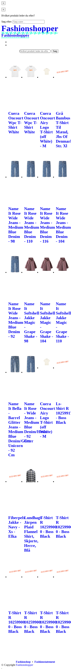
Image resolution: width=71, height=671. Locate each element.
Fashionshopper (24, 664)
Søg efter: (6, 21)
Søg (55, 51)
